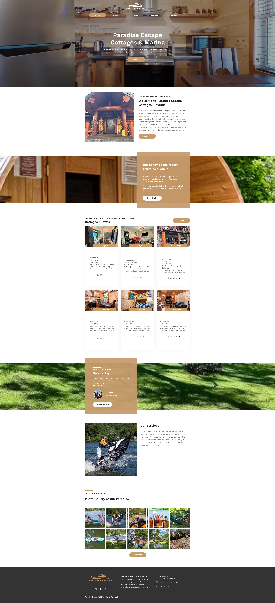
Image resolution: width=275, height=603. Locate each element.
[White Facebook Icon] (100, 589)
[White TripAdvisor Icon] (95, 589)
